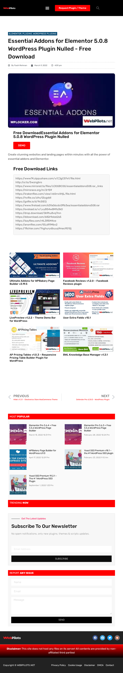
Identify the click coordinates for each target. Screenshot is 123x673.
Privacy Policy (58, 665)
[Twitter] (109, 637)
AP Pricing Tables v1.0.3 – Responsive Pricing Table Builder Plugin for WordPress (33, 357)
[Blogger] (117, 637)
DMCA (100, 665)
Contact (110, 665)
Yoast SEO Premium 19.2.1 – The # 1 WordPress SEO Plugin (43, 478)
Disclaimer (89, 665)
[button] (47, 8)
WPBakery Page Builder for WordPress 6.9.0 (42, 452)
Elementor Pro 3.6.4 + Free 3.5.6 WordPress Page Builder (42, 428)
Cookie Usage (75, 665)
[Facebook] (95, 637)
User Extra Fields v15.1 (77, 317)
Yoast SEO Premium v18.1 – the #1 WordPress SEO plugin (98, 452)
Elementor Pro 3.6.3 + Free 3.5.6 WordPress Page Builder (97, 428)
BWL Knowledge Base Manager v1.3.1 (85, 354)
